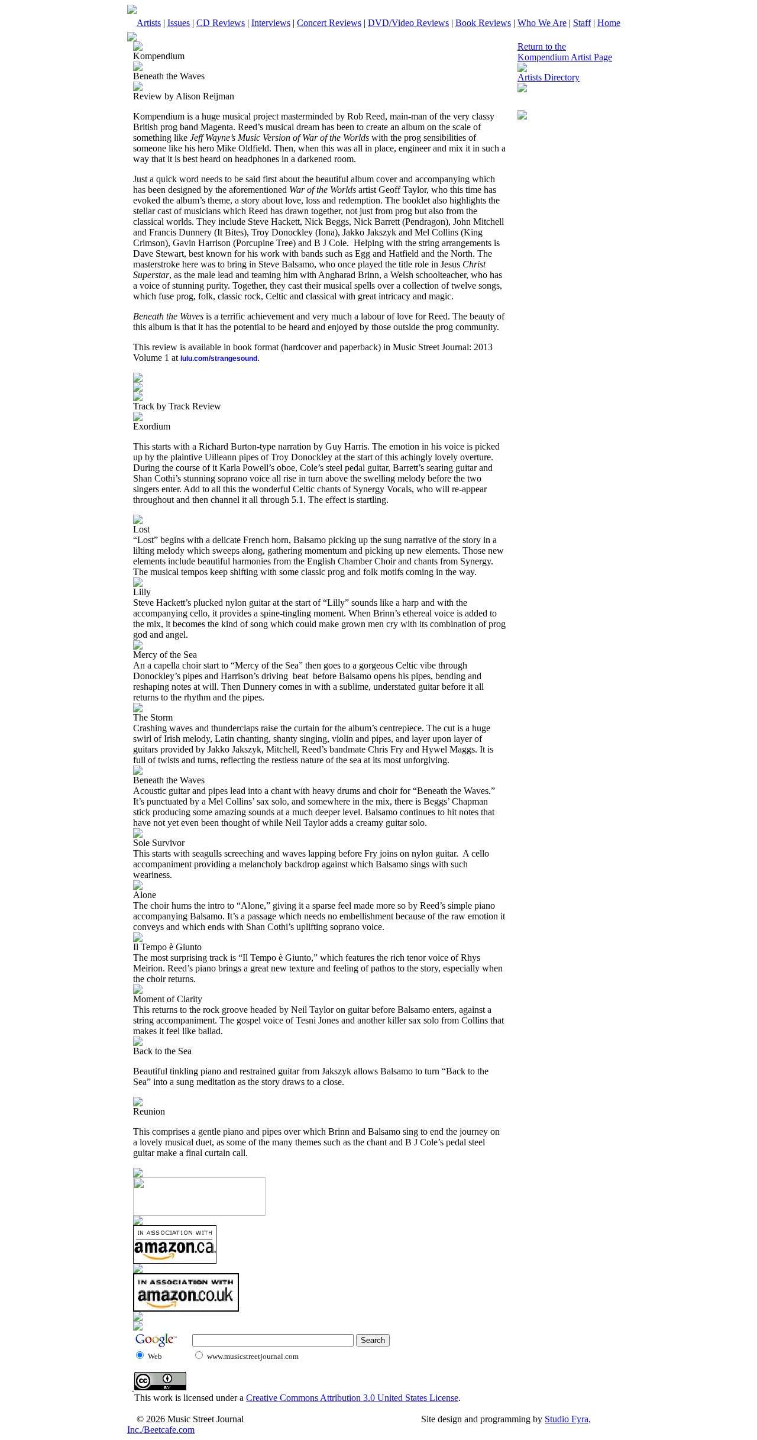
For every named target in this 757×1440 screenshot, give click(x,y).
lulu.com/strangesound (218, 358)
